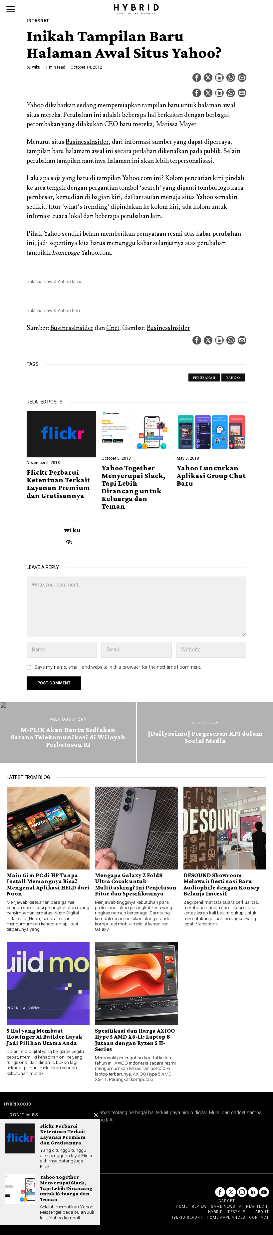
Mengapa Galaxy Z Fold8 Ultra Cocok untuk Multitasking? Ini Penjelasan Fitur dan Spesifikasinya (135, 884)
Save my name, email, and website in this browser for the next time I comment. (117, 667)
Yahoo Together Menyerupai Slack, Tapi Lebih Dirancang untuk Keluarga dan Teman (133, 487)
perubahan (204, 377)
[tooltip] (196, 77)
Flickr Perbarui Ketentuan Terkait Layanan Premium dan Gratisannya (58, 483)
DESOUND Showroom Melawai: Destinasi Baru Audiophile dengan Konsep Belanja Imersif (221, 884)
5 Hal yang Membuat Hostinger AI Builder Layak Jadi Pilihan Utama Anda (44, 1037)
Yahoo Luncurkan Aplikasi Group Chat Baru (211, 475)
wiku (36, 67)
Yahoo (233, 377)
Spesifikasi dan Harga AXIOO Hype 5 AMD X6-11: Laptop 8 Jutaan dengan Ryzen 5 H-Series (135, 1040)
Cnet (113, 328)
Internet (38, 20)
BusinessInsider (87, 142)
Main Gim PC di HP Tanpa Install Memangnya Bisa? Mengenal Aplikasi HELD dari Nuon (48, 884)
